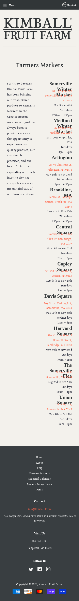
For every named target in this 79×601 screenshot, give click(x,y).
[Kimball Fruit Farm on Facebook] (39, 570)
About (39, 463)
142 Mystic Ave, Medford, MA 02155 (61, 130)
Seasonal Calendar (39, 479)
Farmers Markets (39, 474)
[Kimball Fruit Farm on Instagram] (48, 570)
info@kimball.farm (39, 509)
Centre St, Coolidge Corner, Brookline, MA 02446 (58, 202)
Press (39, 490)
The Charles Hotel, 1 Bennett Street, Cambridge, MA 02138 (59, 340)
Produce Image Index (39, 484)
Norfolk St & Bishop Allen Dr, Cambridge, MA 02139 (59, 239)
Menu (12, 5)
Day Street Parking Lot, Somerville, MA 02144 (58, 306)
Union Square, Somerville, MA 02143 (59, 407)
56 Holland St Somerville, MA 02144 (59, 375)
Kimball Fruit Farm (50, 584)
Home (39, 457)
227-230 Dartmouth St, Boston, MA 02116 (58, 274)
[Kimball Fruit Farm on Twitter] (31, 570)
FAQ (39, 468)
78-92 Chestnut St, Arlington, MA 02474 (60, 167)
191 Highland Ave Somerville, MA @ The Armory (58, 96)
